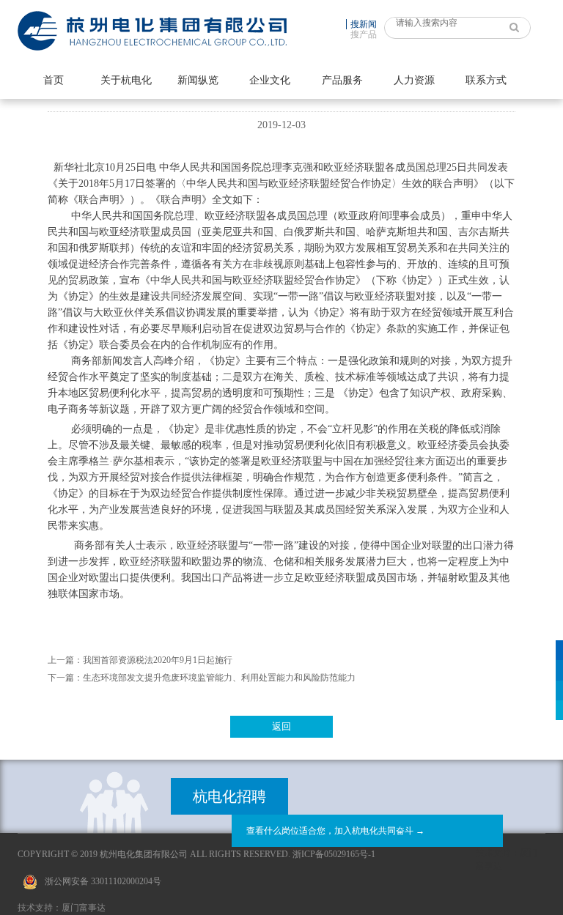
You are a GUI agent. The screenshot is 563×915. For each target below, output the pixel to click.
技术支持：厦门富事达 (62, 908)
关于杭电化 (126, 80)
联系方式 (486, 80)
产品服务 (342, 80)
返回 (281, 726)
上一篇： (65, 660)
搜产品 (363, 34)
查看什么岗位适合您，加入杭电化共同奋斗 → (335, 831)
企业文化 (269, 80)
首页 (53, 80)
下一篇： (65, 678)
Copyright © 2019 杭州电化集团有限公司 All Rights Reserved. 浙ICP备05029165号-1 (196, 854)
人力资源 (414, 80)
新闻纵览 (197, 80)
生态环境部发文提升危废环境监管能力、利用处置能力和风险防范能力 (219, 678)
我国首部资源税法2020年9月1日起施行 (157, 660)
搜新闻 (363, 24)
